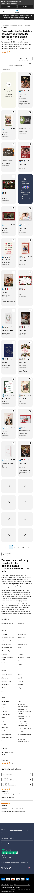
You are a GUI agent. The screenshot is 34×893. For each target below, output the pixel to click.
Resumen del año (6, 737)
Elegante (4, 654)
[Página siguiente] (28, 547)
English (9, 6)
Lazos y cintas (22, 634)
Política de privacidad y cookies (22, 884)
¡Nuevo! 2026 (5, 701)
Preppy (20, 647)
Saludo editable (6, 741)
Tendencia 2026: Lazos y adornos (25, 735)
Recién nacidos (6, 734)
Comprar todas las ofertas (17, 19)
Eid (2, 691)
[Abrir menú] (3, 11)
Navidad (20, 684)
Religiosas (21, 688)
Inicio (2, 22)
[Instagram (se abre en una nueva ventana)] (7, 868)
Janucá (20, 678)
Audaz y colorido (6, 641)
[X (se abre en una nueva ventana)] (5, 868)
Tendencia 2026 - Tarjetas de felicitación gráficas (24, 711)
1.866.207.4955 (5, 884)
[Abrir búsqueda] (7, 11)
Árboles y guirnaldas (7, 637)
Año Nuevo (4, 678)
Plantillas (5, 27)
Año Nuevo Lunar (6, 681)
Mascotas (4, 724)
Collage (3, 707)
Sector (20, 701)
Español (25, 6)
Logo (2, 721)
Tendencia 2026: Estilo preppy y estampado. (24, 730)
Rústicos (20, 654)
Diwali (3, 688)
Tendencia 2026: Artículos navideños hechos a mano (23, 723)
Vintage (20, 664)
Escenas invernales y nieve (7, 658)
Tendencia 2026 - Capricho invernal (23, 705)
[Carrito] (31, 12)
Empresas (21, 623)
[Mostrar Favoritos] (26, 59)
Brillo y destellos (6, 644)
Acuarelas (4, 634)
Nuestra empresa (6, 843)
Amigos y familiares (7, 623)
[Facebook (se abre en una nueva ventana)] (2, 868)
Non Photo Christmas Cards (7, 753)
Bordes (3, 704)
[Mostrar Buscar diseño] (21, 59)
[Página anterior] (6, 547)
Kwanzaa (20, 681)
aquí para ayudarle (16, 830)
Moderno (20, 641)
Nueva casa (4, 727)
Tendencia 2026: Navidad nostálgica (23, 740)
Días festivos (5, 684)
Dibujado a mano (6, 647)
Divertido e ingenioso (7, 651)
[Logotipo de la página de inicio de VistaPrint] (17, 11)
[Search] (30, 774)
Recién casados (6, 731)
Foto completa (5, 714)
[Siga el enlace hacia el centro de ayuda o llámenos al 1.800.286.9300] (27, 12)
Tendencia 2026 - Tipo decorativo (24, 717)
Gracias (20, 674)
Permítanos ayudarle (7, 838)
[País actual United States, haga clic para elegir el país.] (30, 868)
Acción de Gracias (6, 674)
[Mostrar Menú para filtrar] (31, 59)
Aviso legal (17, 887)
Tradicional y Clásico (24, 657)
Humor (3, 717)
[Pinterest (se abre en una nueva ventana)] (10, 868)
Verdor (20, 661)
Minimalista (21, 637)
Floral (3, 662)
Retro (19, 651)
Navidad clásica (22, 644)
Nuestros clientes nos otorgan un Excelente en (16, 862)
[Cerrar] (32, 1)
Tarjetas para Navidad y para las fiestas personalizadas (16, 25)
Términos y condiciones (7, 887)
